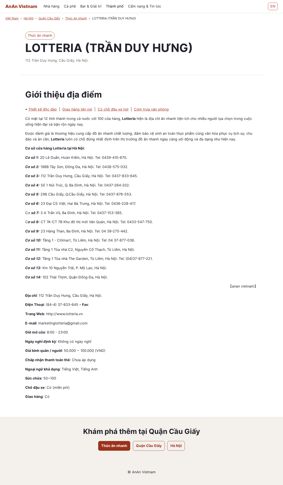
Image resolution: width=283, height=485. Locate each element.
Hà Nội (28, 18)
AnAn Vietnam (21, 6)
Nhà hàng (51, 6)
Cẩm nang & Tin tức (144, 6)
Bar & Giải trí (90, 6)
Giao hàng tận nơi (77, 109)
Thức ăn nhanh (76, 18)
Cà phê (70, 6)
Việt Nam (12, 18)
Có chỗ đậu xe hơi (113, 109)
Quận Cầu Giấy (49, 18)
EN (272, 6)
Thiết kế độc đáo (42, 109)
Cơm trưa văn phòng (151, 109)
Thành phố (115, 6)
